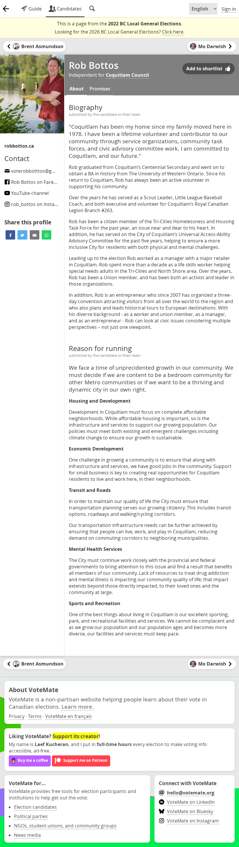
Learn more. (77, 706)
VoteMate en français (68, 716)
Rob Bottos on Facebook (37, 182)
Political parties (31, 816)
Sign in (229, 9)
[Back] (6, 9)
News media (27, 835)
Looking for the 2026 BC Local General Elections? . (119, 32)
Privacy (16, 716)
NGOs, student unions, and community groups (65, 825)
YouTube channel (29, 193)
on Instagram (38, 204)
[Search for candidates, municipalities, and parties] (92, 9)
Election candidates (35, 807)
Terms (35, 716)
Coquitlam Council (127, 75)
